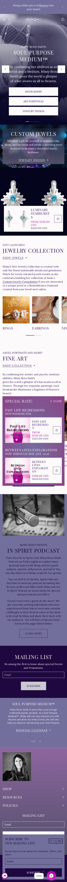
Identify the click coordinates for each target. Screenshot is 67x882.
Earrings (40, 328)
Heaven (43, 5)
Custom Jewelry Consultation (20, 281)
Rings (8, 328)
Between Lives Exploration (40, 466)
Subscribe (34, 872)
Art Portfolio (33, 101)
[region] (33, 7)
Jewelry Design (33, 111)
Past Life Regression (40, 424)
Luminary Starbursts (40, 213)
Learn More (33, 633)
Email (10, 861)
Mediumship (33, 91)
